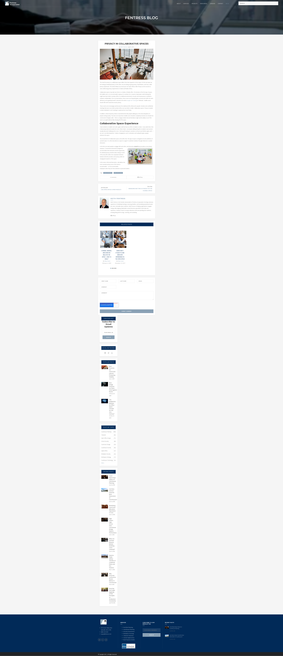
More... (103, 463)
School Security (105, 441)
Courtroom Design (105, 444)
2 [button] (112, 268)
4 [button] (115, 268)
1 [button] (110, 268)
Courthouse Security (106, 447)
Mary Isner (107, 261)
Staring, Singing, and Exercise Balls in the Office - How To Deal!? (106, 255)
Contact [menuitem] (220, 3)
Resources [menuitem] (203, 3)
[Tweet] (140, 177)
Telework (103, 435)
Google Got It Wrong (132, 100)
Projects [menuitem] (194, 3)
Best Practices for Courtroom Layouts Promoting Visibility (112, 371)
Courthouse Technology (107, 460)
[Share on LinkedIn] (141, 177)
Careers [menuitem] (212, 3)
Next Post (149, 186)
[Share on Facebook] (138, 177)
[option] (106, 248)
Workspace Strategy (106, 457)
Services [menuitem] (186, 3)
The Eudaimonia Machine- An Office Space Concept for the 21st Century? (112, 407)
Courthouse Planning (106, 431)
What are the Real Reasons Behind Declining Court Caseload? (112, 544)
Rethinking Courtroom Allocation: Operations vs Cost (112, 509)
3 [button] (114, 268)
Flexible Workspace (108, 172)
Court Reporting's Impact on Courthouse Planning (112, 479)
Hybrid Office (104, 450)
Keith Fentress (123, 47)
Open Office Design (118, 172)
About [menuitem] (179, 3)
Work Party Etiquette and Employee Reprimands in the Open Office (120, 255)
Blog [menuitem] (227, 3)
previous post (104, 187)
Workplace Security (105, 454)
